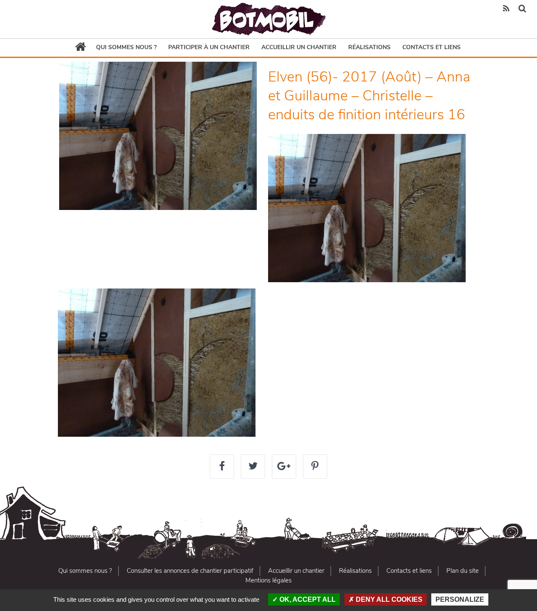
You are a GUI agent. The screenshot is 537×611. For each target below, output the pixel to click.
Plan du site (462, 570)
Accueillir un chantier (298, 47)
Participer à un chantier (209, 47)
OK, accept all (307, 599)
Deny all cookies (388, 599)
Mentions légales (268, 580)
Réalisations (369, 47)
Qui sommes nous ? (126, 47)
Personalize (459, 599)
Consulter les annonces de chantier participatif (190, 570)
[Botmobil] (268, 19)
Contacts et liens (431, 47)
